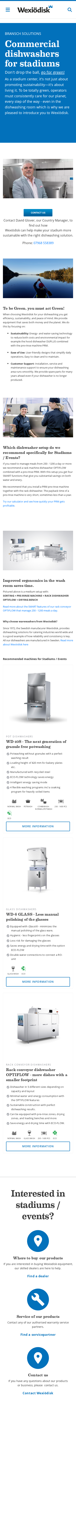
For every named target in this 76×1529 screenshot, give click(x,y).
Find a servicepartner (38, 1334)
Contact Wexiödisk (38, 1393)
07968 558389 (44, 243)
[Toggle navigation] (7, 9)
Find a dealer (38, 1276)
